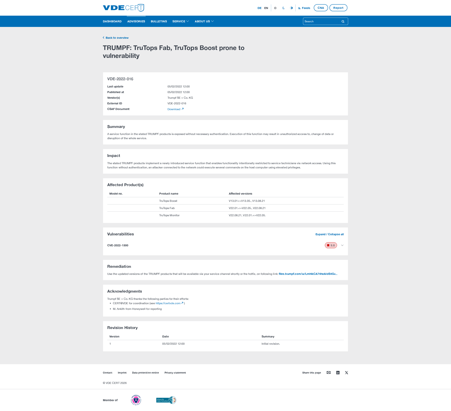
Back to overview (117, 37)
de (259, 8)
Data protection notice (145, 372)
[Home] (123, 7)
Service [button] (178, 21)
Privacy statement (175, 372)
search (343, 21)
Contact (107, 372)
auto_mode (291, 8)
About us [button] (202, 21)
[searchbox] (320, 21)
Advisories (136, 21)
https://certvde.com (168, 303)
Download (174, 109)
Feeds (305, 8)
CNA (321, 7)
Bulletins (159, 21)
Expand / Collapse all (330, 234)
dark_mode (283, 8)
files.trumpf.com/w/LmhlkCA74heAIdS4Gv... (308, 273)
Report (338, 7)
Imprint (122, 372)
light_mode (275, 8)
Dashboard (112, 21)
